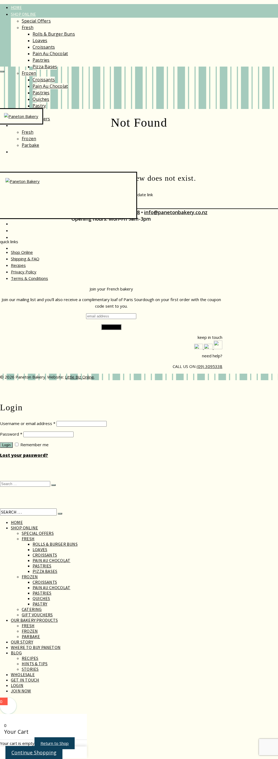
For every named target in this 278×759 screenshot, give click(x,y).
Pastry (39, 106)
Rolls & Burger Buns (54, 34)
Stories (30, 669)
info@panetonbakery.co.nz (175, 212)
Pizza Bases (45, 67)
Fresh (27, 27)
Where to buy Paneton (36, 647)
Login (6, 445)
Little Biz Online (79, 377)
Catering (32, 609)
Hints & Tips (35, 663)
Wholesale (22, 223)
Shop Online (23, 14)
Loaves (40, 40)
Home (16, 7)
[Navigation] (2, 71)
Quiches (41, 99)
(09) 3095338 (209, 366)
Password (11, 434)
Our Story (21, 151)
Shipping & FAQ (25, 258)
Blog (16, 652)
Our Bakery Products (34, 620)
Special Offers (36, 21)
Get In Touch (25, 680)
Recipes (18, 265)
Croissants (44, 47)
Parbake (30, 145)
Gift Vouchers (37, 614)
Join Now (21, 691)
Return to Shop (54, 743)
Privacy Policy (23, 271)
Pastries (41, 60)
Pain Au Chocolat (50, 54)
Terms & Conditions (29, 278)
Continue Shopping (33, 752)
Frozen (29, 73)
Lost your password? (24, 455)
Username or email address (27, 423)
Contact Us (22, 230)
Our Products (25, 125)
